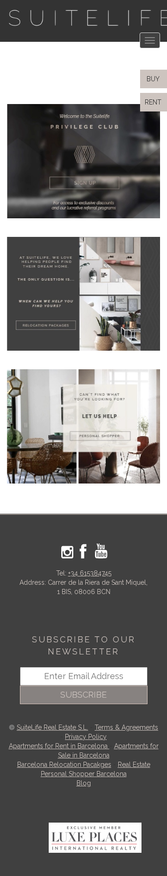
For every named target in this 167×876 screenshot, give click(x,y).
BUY (152, 79)
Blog (84, 783)
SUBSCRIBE (83, 694)
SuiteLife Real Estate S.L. (52, 727)
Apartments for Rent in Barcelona (59, 746)
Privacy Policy (86, 736)
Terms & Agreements (126, 727)
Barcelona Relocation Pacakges (64, 764)
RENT (155, 102)
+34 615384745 (89, 573)
